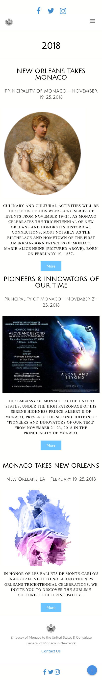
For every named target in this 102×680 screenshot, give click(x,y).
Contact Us (51, 650)
